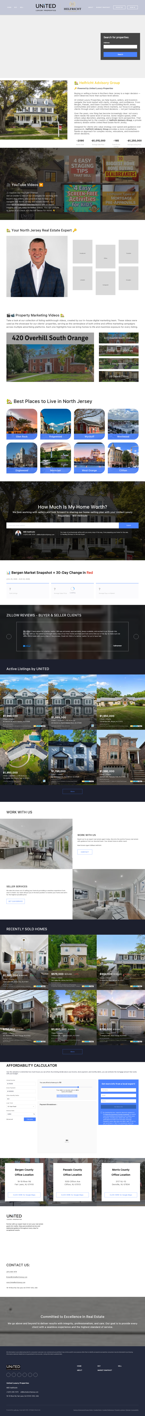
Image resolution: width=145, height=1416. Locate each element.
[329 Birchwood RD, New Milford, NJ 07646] (72, 757)
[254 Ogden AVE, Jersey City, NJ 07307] (24, 962)
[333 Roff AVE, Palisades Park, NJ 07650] (121, 757)
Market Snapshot (103, 7)
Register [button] (119, 7)
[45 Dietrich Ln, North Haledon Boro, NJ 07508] (72, 702)
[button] (120, 54)
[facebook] (8, 1375)
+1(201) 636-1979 (29, 534)
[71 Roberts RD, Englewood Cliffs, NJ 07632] (72, 1017)
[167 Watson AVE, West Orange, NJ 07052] (24, 1017)
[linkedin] (14, 1375)
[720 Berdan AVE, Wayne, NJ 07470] (121, 702)
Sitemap (128, 1410)
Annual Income (10, 1080)
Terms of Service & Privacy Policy (83, 1410)
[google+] (35, 1375)
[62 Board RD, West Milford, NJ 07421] (121, 962)
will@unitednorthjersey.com (45, 534)
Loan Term (9, 1103)
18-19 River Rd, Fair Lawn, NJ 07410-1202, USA (21, 1288)
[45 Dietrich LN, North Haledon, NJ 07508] (24, 702)
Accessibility (135, 1410)
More (72, 791)
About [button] (90, 7)
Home (9, 7)
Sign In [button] (132, 7)
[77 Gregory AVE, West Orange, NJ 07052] (121, 1017)
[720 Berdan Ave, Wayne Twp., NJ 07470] (24, 757)
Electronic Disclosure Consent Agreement (117, 1114)
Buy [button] (15, 7)
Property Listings (120, 1410)
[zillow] (19, 1375)
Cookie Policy (98, 1410)
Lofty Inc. (16, 1410)
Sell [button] (21, 7)
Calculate (30, 1119)
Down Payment (10, 1088)
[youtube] (30, 1375)
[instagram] (25, 1375)
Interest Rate (10, 1110)
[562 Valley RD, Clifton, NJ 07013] (72, 962)
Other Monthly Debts (12, 1095)
